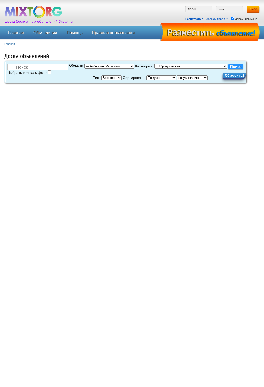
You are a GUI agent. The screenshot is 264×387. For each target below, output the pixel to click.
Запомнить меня (245, 18)
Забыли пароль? (217, 18)
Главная (9, 43)
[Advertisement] (129, 100)
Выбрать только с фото (27, 73)
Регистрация (194, 18)
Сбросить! (234, 75)
